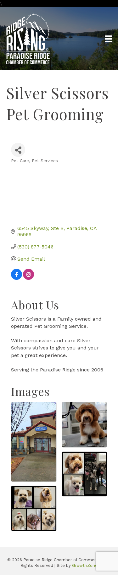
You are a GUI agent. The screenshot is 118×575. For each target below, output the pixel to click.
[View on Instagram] (28, 278)
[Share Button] (18, 150)
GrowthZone (85, 565)
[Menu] (108, 39)
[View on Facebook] (16, 278)
